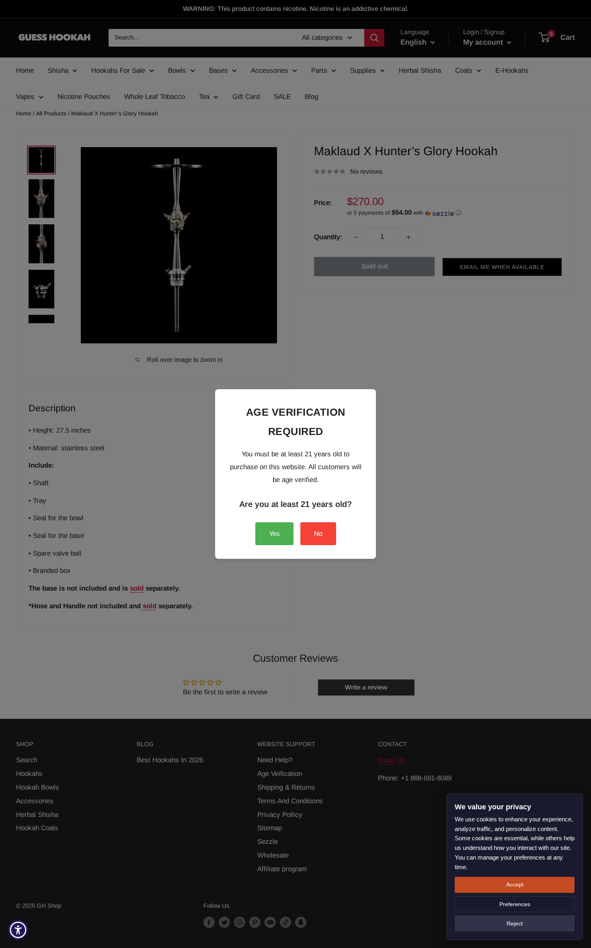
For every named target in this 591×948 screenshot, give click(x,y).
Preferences (514, 904)
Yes (274, 534)
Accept (514, 884)
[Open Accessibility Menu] (18, 930)
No (318, 534)
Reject (515, 923)
